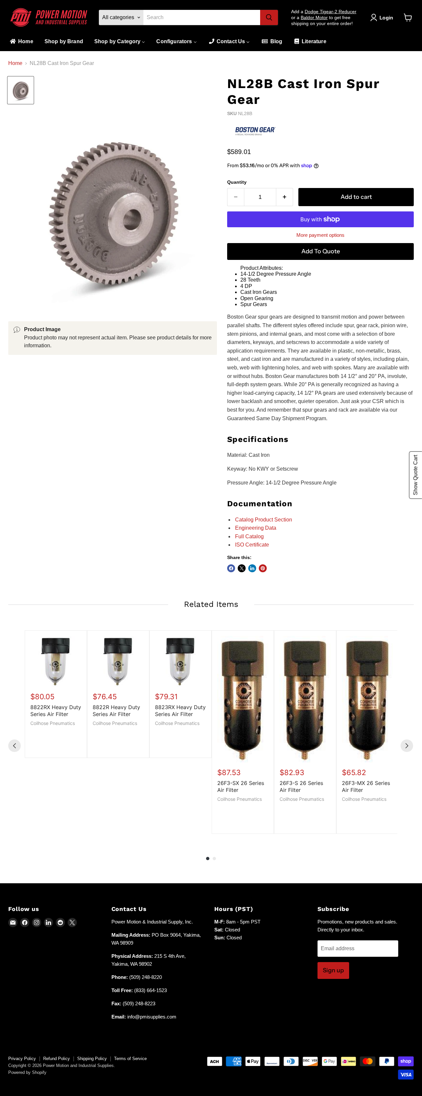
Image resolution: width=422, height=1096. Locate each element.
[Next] (407, 745)
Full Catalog (249, 536)
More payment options (320, 235)
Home (15, 63)
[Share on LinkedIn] (252, 568)
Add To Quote (320, 251)
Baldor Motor (314, 17)
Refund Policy (56, 1058)
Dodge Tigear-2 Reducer (330, 11)
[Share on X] (242, 568)
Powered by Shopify (27, 1072)
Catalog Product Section (263, 519)
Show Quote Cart (415, 475)
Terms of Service (130, 1058)
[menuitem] (21, 42)
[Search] (269, 17)
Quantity (237, 182)
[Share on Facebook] (231, 568)
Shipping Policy (92, 1058)
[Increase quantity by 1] (284, 197)
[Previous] (14, 745)
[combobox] (201, 17)
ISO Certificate (252, 545)
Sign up (333, 970)
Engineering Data (255, 528)
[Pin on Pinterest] (263, 568)
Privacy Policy (22, 1058)
